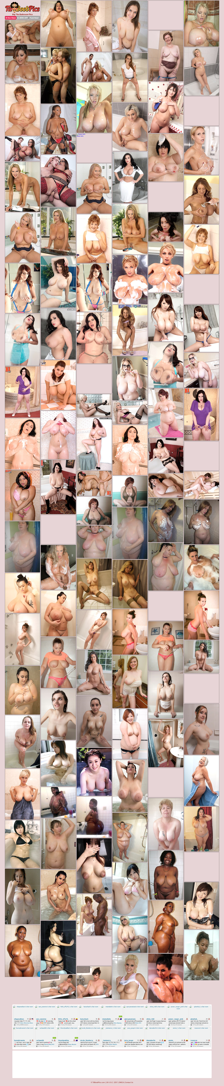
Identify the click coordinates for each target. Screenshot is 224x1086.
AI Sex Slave (11, 18)
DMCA (121, 1082)
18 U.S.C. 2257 (111, 1082)
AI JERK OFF (22, 18)
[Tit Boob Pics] (22, 7)
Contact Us (129, 1082)
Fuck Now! (34, 18)
